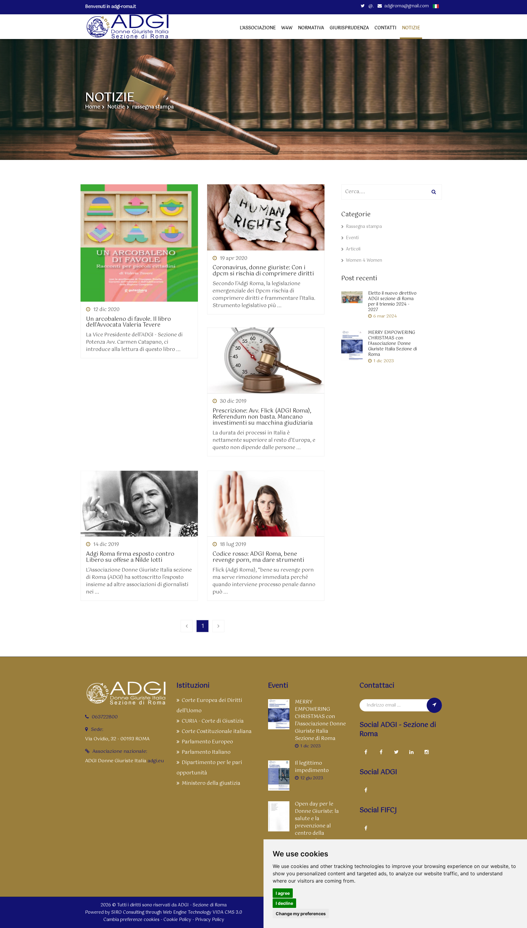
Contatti (385, 28)
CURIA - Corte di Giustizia (213, 721)
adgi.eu (156, 761)
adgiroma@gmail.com (406, 6)
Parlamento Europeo (207, 742)
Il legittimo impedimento (312, 767)
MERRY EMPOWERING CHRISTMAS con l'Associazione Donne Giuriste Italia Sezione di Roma (392, 343)
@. (370, 6)
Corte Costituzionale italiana (217, 732)
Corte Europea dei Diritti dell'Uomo (209, 705)
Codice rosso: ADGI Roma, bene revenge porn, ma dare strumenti (258, 557)
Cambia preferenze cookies (131, 919)
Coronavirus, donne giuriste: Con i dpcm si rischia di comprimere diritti (263, 271)
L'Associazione (258, 28)
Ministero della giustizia (211, 783)
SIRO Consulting (127, 912)
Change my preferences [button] (301, 913)
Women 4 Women (364, 260)
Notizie (116, 107)
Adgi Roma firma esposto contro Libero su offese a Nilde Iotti (130, 557)
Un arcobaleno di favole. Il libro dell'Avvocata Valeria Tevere (128, 323)
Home (92, 107)
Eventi (352, 238)
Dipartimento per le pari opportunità (209, 768)
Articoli (353, 249)
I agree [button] (283, 893)
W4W (286, 28)
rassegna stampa (153, 107)
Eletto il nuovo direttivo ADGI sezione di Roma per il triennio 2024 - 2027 (392, 302)
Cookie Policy (177, 919)
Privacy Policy (209, 919)
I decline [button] (284, 903)
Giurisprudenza (349, 28)
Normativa (311, 28)
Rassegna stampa (364, 226)
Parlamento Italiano (206, 752)
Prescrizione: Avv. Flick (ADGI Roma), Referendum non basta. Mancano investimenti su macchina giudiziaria (263, 417)
